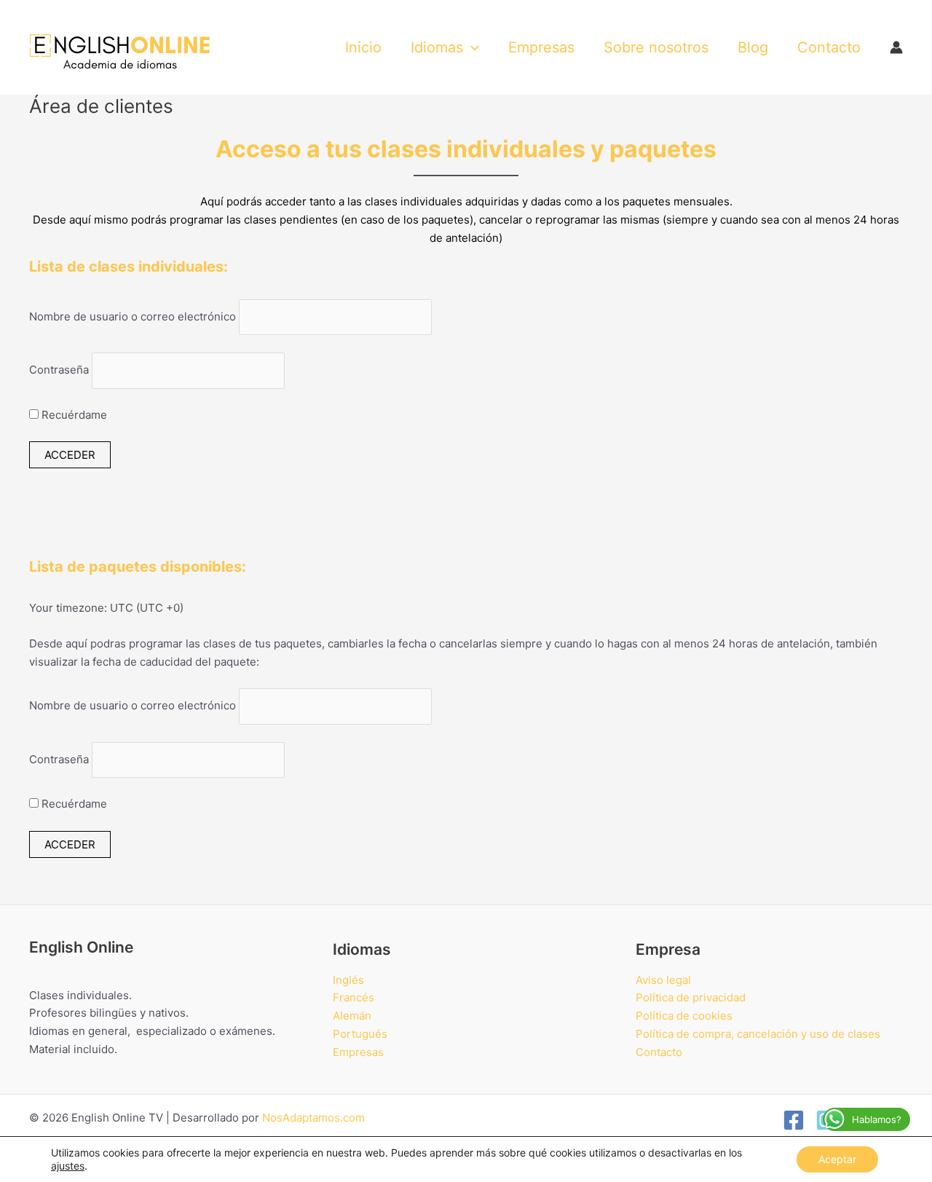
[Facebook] (794, 1120)
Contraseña (59, 370)
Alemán (352, 1016)
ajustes (67, 1165)
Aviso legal (663, 980)
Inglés (348, 980)
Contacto (659, 1052)
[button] (471, 47)
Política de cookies (684, 1016)
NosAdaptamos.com (313, 1117)
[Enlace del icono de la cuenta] (896, 47)
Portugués (360, 1034)
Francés (353, 997)
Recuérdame (73, 415)
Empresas (358, 1052)
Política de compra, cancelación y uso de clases (758, 1034)
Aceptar (837, 1159)
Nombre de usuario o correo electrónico (132, 316)
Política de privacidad (691, 997)
